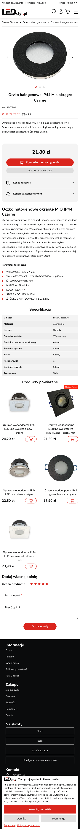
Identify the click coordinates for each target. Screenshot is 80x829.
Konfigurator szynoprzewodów (40, 760)
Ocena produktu (13, 584)
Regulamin (11, 709)
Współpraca (12, 663)
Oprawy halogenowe (34, 22)
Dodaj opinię (40, 626)
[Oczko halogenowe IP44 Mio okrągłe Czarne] (40, 57)
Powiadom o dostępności (43, 162)
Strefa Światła (40, 750)
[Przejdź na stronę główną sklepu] (14, 12)
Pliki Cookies (12, 675)
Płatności (10, 702)
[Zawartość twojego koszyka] (67, 11)
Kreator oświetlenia (12, 2)
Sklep (40, 731)
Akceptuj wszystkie (40, 809)
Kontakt (10, 656)
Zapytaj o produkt (40, 170)
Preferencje (58, 818)
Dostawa (10, 696)
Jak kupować (12, 690)
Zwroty (10, 715)
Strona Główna (10, 22)
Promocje (30, 2)
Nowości (41, 2)
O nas (9, 650)
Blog (40, 741)
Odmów (21, 818)
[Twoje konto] (61, 11)
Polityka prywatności (17, 669)
